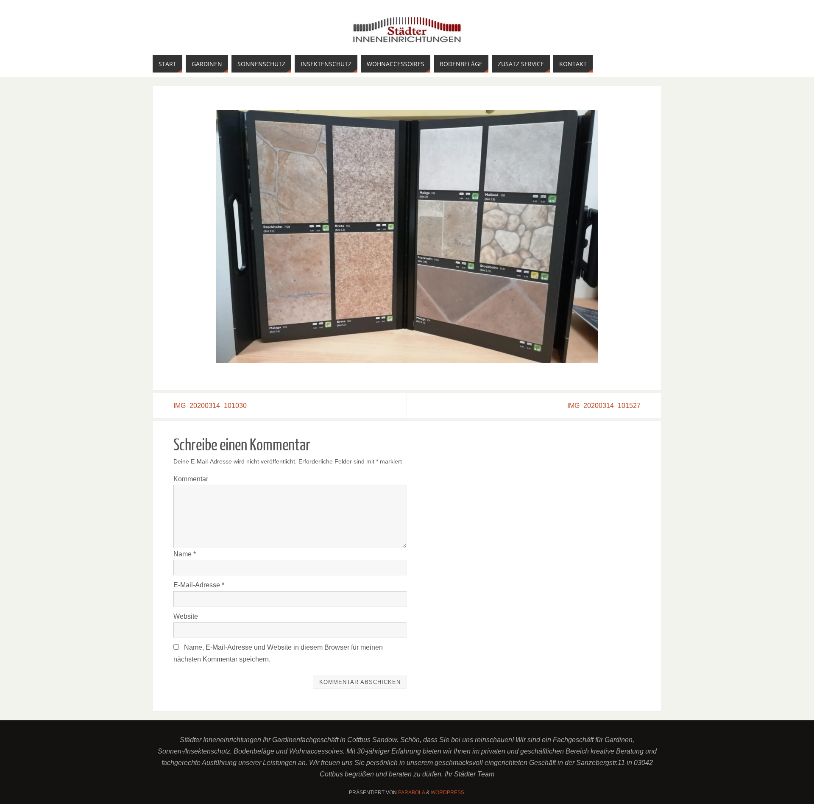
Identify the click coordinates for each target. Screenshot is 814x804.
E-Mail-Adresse (198, 585)
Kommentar (190, 479)
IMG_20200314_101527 (604, 405)
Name (184, 554)
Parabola (411, 793)
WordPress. (448, 793)
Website (185, 616)
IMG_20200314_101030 (210, 405)
